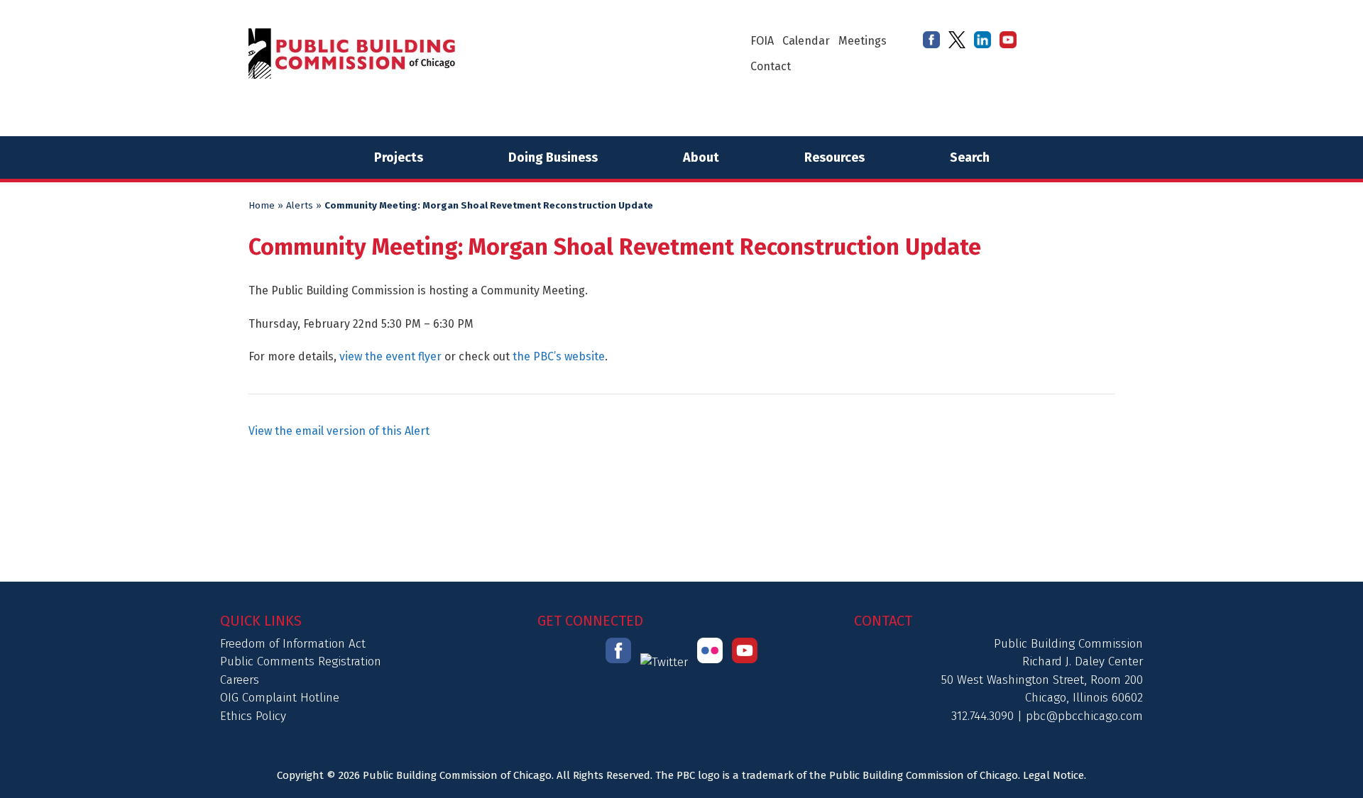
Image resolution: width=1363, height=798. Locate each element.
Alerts (299, 205)
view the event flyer (391, 356)
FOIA (762, 41)
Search (970, 157)
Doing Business (553, 157)
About (701, 157)
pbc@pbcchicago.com (1084, 716)
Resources (834, 157)
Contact (770, 66)
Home (261, 205)
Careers (239, 679)
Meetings (862, 41)
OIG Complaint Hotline (279, 697)
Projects (398, 157)
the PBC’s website (559, 356)
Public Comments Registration (300, 661)
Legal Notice (1053, 775)
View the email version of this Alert (338, 431)
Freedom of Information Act (293, 643)
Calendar (806, 41)
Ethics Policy (253, 716)
